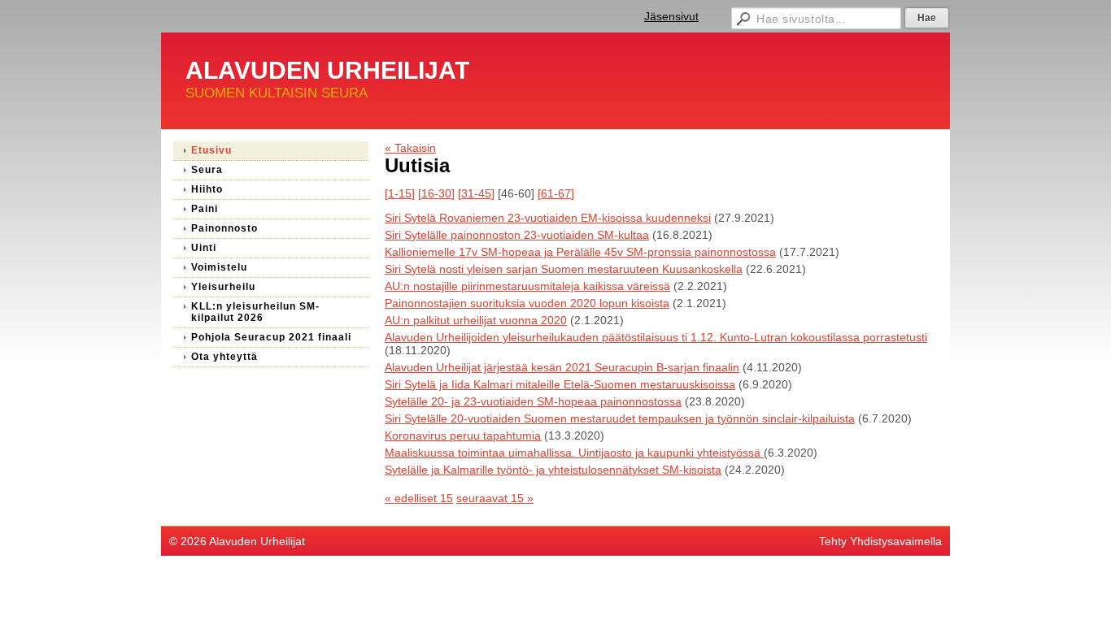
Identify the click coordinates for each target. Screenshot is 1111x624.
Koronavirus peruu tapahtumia (463, 435)
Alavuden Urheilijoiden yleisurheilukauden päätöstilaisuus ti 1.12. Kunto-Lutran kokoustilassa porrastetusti (656, 337)
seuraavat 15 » (495, 498)
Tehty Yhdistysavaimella (880, 541)
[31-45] (476, 193)
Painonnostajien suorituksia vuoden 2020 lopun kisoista (527, 303)
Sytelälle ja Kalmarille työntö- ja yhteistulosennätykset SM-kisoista (553, 469)
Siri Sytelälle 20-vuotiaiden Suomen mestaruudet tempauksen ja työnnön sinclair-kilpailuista (620, 418)
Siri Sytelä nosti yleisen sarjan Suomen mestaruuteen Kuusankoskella (564, 268)
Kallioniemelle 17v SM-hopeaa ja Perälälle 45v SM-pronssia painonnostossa (580, 251)
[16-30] (436, 193)
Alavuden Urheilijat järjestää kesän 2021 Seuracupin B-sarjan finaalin (562, 367)
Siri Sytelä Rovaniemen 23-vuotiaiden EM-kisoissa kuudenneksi (548, 217)
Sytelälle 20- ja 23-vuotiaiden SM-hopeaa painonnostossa (533, 401)
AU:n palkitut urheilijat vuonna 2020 (476, 320)
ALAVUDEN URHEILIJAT (327, 70)
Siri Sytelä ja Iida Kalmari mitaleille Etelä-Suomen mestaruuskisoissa (560, 384)
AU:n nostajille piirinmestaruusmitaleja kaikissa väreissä (527, 286)
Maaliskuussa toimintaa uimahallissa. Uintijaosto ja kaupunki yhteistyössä (574, 452)
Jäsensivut (671, 16)
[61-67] (556, 193)
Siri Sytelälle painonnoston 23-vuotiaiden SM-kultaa (517, 234)
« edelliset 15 (419, 498)
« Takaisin (410, 147)
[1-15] (400, 193)
